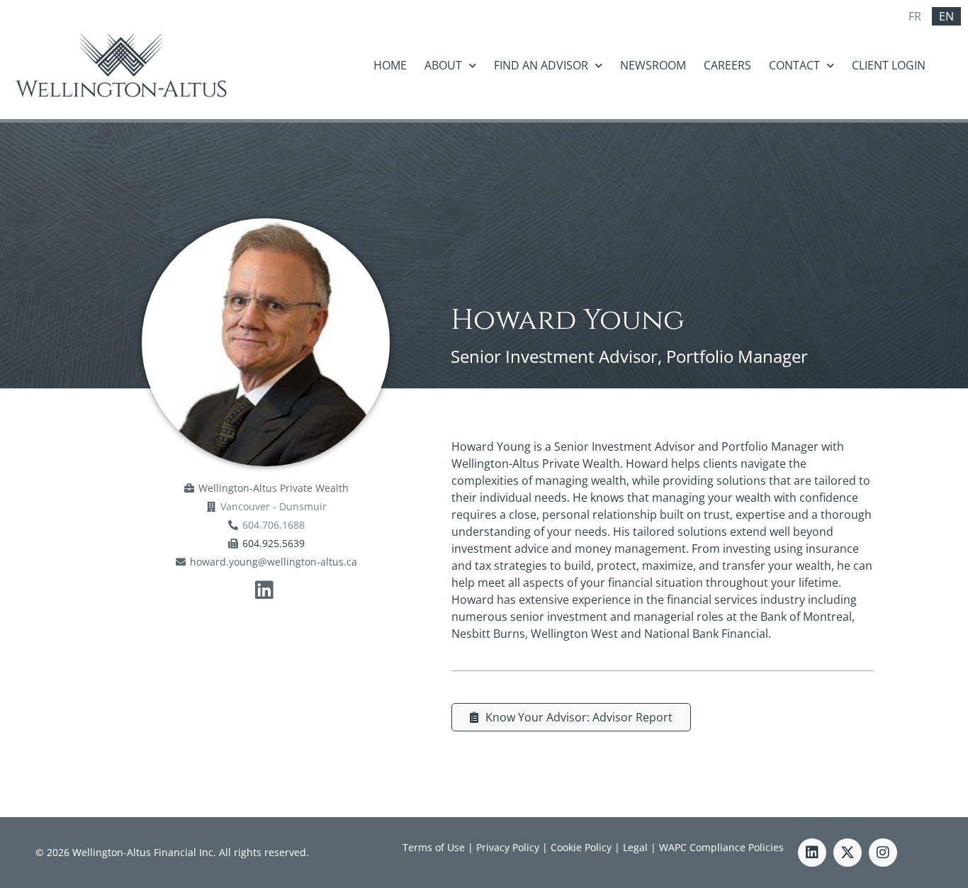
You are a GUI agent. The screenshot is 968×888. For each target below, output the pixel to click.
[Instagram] (883, 852)
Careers (727, 65)
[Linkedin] (812, 852)
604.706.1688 (273, 525)
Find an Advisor (541, 65)
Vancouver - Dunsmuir (273, 506)
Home (390, 65)
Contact (794, 65)
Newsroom (653, 65)
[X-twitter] (847, 852)
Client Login (888, 65)
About (443, 65)
